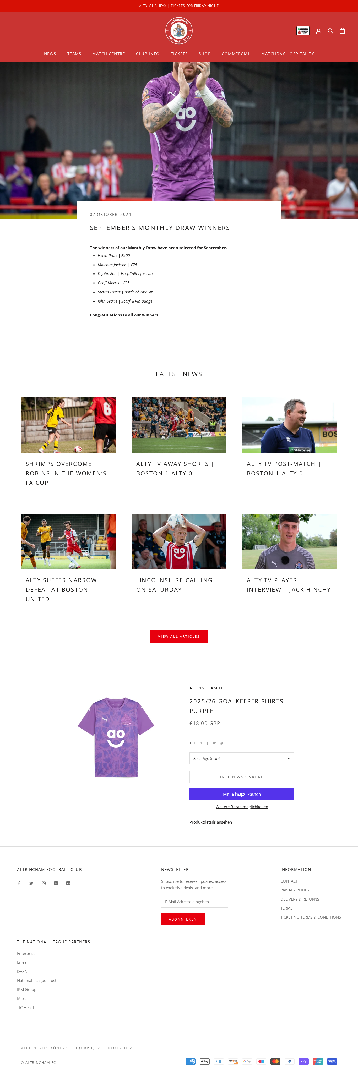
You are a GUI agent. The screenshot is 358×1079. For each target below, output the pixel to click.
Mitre (21, 998)
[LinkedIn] (68, 883)
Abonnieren (183, 919)
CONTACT (289, 881)
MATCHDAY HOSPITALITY (287, 53)
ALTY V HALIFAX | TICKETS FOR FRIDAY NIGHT (179, 5)
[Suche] (330, 30)
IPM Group (26, 989)
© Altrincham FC (38, 1062)
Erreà (21, 962)
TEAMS (74, 53)
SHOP (205, 53)
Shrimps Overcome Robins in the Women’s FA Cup (66, 473)
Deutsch (117, 1047)
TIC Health (26, 1007)
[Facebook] (207, 743)
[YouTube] (56, 883)
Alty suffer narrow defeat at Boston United (61, 589)
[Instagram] (44, 883)
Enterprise (26, 953)
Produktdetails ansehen (210, 822)
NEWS (50, 53)
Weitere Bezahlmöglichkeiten (242, 806)
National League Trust (36, 980)
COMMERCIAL (236, 53)
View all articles (179, 636)
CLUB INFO (148, 53)
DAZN (22, 971)
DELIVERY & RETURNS (299, 899)
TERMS (286, 908)
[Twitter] (214, 743)
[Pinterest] (221, 743)
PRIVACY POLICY (295, 889)
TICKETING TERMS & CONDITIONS (310, 917)
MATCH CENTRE (108, 53)
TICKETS (179, 53)
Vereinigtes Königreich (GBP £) (58, 1047)
